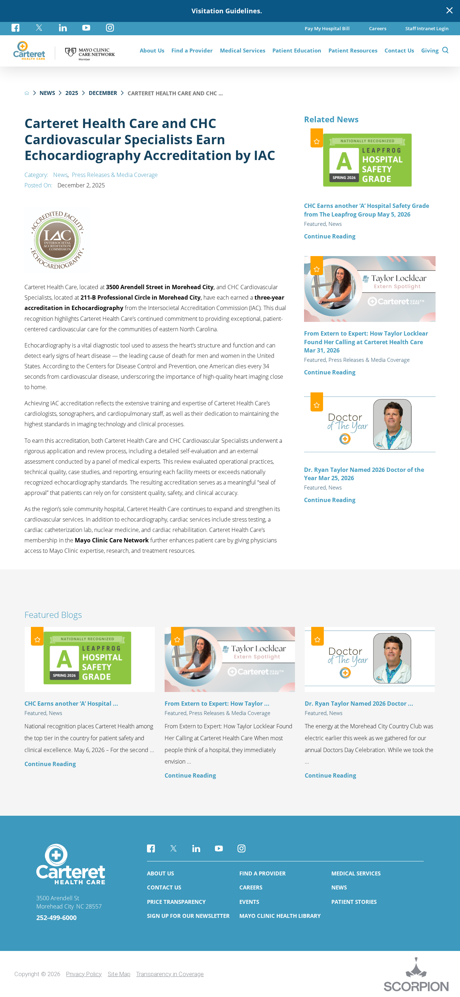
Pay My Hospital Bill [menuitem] (327, 28)
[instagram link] (110, 28)
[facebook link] (19, 28)
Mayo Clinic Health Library (280, 915)
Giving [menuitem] (429, 50)
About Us (160, 873)
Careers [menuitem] (377, 28)
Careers (250, 887)
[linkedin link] (63, 28)
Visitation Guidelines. (227, 10)
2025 (71, 92)
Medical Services (356, 873)
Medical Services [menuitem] (242, 50)
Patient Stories (354, 901)
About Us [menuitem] (152, 50)
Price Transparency (176, 901)
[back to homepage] (26, 93)
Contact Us (164, 887)
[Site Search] (445, 51)
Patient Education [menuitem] (296, 50)
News (47, 92)
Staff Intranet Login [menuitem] (426, 28)
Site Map (119, 974)
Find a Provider (262, 873)
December (103, 92)
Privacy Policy (84, 974)
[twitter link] (39, 28)
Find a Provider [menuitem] (192, 50)
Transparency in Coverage (170, 974)
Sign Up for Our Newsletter (188, 915)
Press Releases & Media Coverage (115, 175)
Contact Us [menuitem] (399, 50)
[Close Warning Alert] (449, 11)
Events (249, 901)
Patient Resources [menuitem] (352, 50)
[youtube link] (86, 28)
